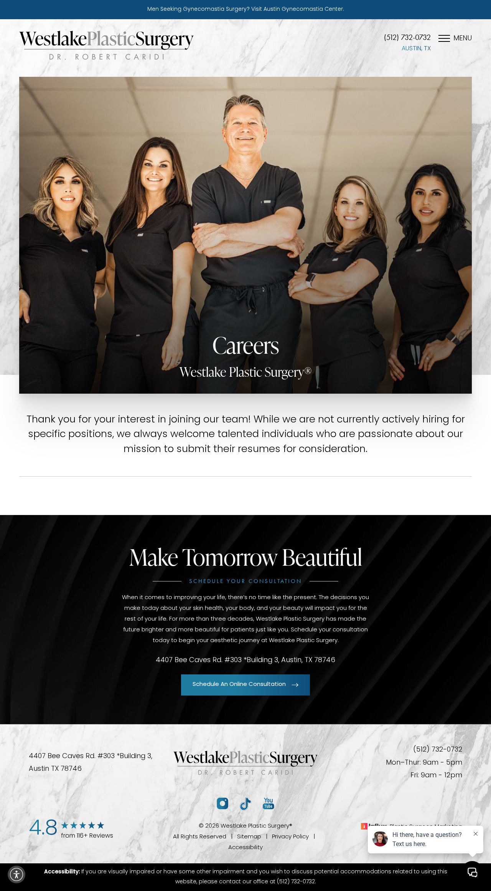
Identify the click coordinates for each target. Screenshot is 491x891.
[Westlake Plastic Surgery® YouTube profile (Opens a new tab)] (268, 804)
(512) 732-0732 (407, 37)
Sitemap (249, 837)
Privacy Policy (290, 837)
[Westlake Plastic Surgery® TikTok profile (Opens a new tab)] (245, 804)
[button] (16, 874)
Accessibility (245, 848)
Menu (462, 38)
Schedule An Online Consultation (239, 684)
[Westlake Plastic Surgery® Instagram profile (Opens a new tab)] (222, 804)
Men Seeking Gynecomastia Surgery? (245, 9)
